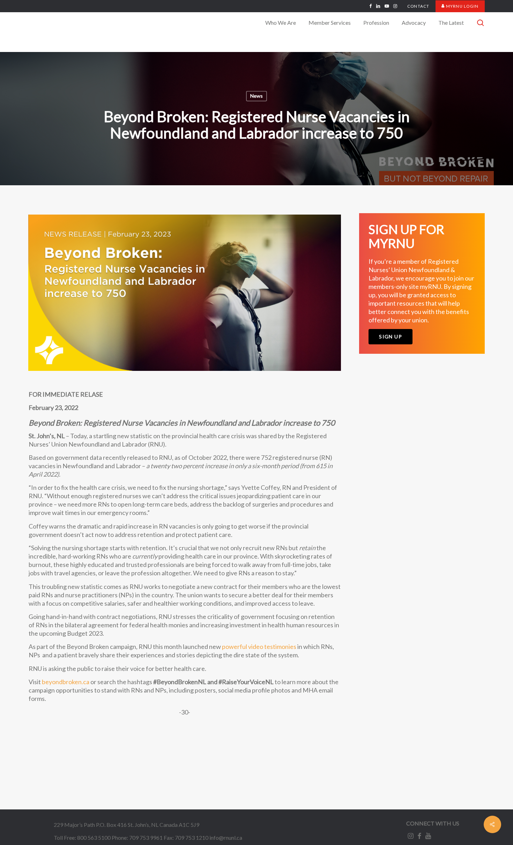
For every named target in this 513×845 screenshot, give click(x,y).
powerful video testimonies (259, 646)
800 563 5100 (94, 837)
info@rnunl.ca (225, 837)
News (256, 96)
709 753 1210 (191, 837)
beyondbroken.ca (65, 682)
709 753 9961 (146, 837)
